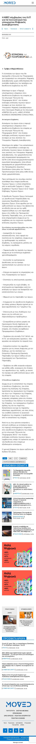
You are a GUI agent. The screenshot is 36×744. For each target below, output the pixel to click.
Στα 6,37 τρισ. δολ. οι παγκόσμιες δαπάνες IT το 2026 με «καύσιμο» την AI (18, 644)
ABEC (10, 458)
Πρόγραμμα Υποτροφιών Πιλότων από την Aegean (22, 513)
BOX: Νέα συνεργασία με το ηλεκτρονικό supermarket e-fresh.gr (26, 623)
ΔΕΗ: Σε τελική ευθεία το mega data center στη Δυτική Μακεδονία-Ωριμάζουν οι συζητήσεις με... (22, 487)
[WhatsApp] (13, 43)
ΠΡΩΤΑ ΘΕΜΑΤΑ (25, 29)
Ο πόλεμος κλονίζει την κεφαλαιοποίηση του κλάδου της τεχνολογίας (9, 629)
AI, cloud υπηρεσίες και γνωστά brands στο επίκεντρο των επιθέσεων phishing (18, 685)
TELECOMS (18, 534)
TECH (6, 29)
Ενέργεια (17, 493)
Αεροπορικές (19, 516)
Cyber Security (9, 669)
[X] (9, 43)
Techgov (13, 29)
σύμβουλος (23, 458)
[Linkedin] (18, 43)
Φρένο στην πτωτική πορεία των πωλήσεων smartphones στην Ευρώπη (16, 676)
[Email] (22, 43)
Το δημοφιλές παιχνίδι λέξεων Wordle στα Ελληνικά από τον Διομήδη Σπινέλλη (23, 472)
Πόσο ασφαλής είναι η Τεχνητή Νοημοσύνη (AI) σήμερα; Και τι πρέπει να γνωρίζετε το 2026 (18, 665)
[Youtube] (21, 730)
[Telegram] (27, 43)
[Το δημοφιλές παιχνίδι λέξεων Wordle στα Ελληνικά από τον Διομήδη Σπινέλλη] (7, 475)
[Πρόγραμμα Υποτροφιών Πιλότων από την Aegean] (7, 517)
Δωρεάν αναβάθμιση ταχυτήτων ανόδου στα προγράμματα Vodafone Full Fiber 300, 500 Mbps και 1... (23, 529)
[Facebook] (4, 43)
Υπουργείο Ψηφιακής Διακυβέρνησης (14, 462)
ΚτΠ (16, 458)
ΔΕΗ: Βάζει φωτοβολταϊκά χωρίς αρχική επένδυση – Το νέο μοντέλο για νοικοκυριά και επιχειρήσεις (18, 654)
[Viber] (32, 43)
